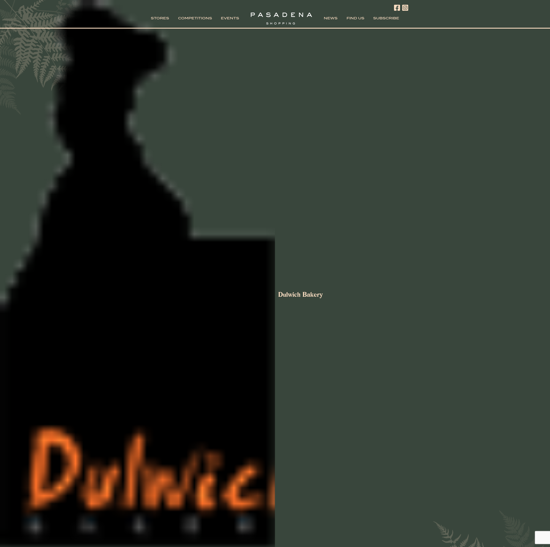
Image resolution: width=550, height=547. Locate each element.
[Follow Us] (397, 6)
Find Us (355, 18)
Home (281, 18)
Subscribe (386, 18)
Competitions (195, 18)
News (331, 18)
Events (230, 18)
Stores (160, 18)
